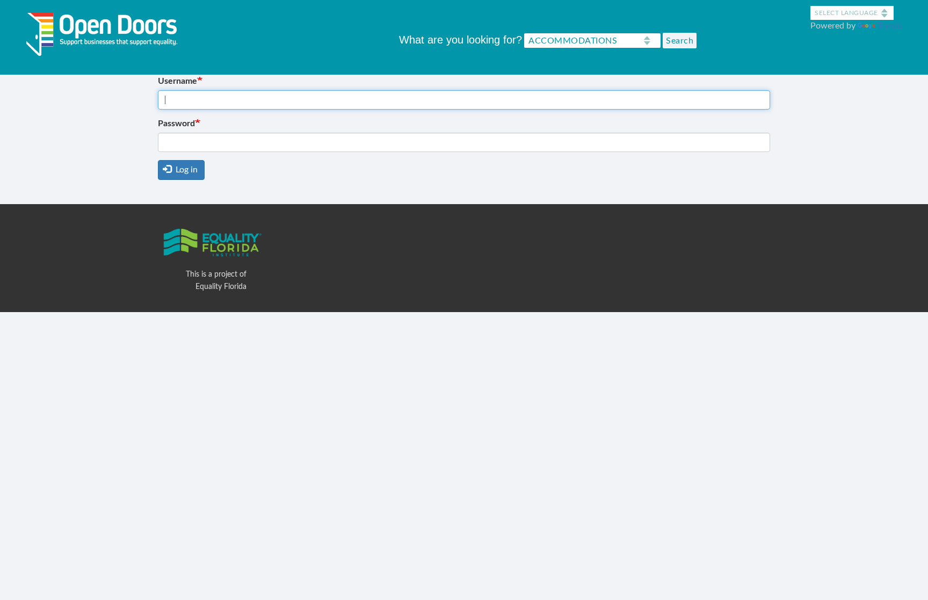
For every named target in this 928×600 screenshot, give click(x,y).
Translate (894, 25)
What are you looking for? (460, 40)
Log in (185, 169)
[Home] (105, 32)
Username (177, 81)
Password (176, 123)
